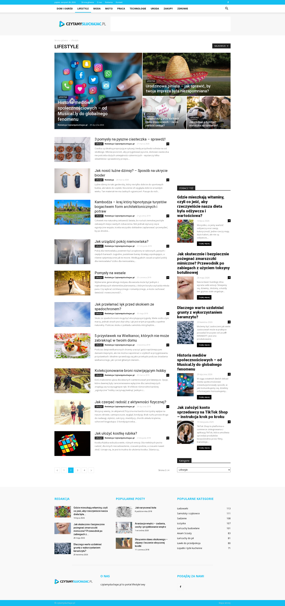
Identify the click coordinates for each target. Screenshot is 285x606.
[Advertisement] (171, 24)
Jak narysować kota (145, 507)
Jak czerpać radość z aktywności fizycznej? (130, 402)
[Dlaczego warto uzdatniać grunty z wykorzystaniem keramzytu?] (62, 548)
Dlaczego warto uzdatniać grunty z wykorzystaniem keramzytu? (200, 312)
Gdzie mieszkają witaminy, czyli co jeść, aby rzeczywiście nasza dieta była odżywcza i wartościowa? (200, 206)
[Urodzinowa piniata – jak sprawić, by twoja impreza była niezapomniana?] (187, 74)
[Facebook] (228, 2)
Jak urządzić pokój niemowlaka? (121, 241)
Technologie (138, 8)
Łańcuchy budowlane (188, 528)
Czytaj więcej (204, 244)
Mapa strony (225, 603)
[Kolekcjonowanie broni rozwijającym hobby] (72, 380)
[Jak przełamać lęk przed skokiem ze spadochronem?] (72, 314)
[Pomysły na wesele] (72, 283)
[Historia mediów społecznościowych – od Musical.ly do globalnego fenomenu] (98, 91)
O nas (99, 2)
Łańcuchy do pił (185, 538)
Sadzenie (182, 518)
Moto (109, 8)
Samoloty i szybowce (188, 513)
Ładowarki (182, 508)
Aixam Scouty (184, 533)
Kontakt (119, 2)
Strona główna (87, 2)
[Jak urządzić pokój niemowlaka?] (72, 251)
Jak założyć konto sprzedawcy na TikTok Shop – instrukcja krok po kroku (202, 412)
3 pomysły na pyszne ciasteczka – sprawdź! (130, 139)
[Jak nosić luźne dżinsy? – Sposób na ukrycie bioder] (72, 180)
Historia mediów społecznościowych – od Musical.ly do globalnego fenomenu (199, 362)
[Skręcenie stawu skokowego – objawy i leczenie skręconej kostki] (124, 543)
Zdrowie (182, 8)
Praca (121, 8)
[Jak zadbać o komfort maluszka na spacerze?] (209, 112)
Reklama (109, 2)
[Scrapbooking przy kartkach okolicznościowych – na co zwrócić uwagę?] (164, 112)
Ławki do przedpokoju (189, 543)
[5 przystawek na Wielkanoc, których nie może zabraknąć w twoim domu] (72, 345)
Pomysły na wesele (110, 273)
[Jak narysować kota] (124, 511)
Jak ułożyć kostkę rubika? (116, 433)
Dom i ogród (65, 8)
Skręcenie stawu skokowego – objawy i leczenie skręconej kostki (151, 542)
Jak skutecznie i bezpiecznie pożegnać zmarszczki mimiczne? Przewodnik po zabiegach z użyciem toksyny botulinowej (203, 263)
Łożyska (181, 523)
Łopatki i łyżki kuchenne (189, 548)
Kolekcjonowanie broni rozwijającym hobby (130, 371)
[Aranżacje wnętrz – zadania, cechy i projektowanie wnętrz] (124, 527)
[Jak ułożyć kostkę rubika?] (72, 443)
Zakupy (168, 8)
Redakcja (109, 179)
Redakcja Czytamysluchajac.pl (73, 125)
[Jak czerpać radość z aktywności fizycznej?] (72, 412)
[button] (227, 9)
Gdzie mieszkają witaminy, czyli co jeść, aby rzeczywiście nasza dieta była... (91, 511)
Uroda (155, 8)
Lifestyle (83, 8)
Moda (97, 8)
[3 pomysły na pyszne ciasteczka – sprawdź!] (72, 149)
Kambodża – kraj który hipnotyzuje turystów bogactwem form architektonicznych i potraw (131, 206)
